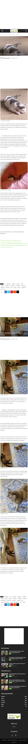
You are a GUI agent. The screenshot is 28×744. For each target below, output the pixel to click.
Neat (10, 666)
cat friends (8, 283)
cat (4, 283)
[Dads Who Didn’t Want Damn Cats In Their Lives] (4, 675)
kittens (19, 287)
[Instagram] (15, 735)
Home (1, 34)
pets (1, 289)
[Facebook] (12, 735)
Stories (10, 682)
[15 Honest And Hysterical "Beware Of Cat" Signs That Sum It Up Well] (4, 688)
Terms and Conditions (22, 740)
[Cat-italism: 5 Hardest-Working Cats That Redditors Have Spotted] (4, 659)
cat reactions (17, 285)
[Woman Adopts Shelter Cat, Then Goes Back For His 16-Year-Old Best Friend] (4, 681)
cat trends (2, 287)
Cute (5, 34)
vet (4, 289)
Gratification (6, 58)
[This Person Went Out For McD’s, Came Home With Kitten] (4, 653)
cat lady (17, 283)
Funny (10, 676)
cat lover (2, 285)
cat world (7, 287)
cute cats (14, 287)
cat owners (12, 285)
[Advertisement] (14, 14)
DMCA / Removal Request (12, 740)
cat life (22, 283)
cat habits (13, 283)
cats (11, 287)
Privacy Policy (4, 740)
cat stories (23, 285)
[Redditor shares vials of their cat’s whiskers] (4, 665)
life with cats (23, 287)
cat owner (7, 285)
